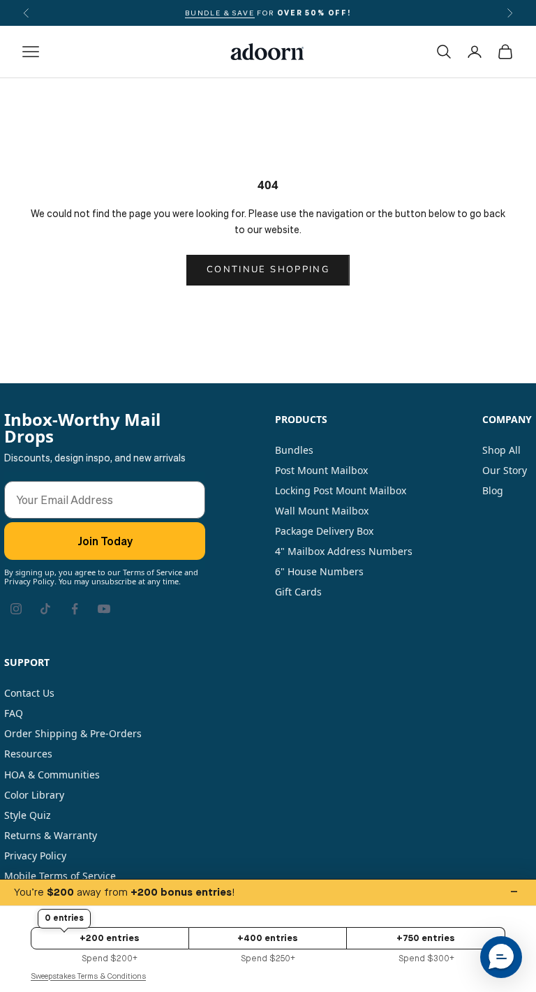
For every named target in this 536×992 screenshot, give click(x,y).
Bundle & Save (219, 12)
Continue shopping (268, 269)
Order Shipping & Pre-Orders (73, 733)
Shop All (501, 450)
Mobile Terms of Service (60, 875)
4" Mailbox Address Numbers (343, 551)
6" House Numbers (319, 571)
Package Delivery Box (324, 531)
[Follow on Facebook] (74, 609)
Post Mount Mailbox (321, 470)
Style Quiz (27, 815)
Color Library (34, 794)
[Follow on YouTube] (104, 609)
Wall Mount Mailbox (321, 510)
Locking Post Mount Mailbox (340, 490)
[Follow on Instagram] (16, 609)
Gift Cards (298, 591)
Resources (28, 753)
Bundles (294, 450)
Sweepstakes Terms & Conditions (88, 976)
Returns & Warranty (50, 835)
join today (105, 541)
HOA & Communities (52, 774)
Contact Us (29, 692)
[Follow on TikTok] (45, 609)
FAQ (13, 713)
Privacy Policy (35, 855)
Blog (492, 490)
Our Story (504, 470)
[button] (501, 957)
